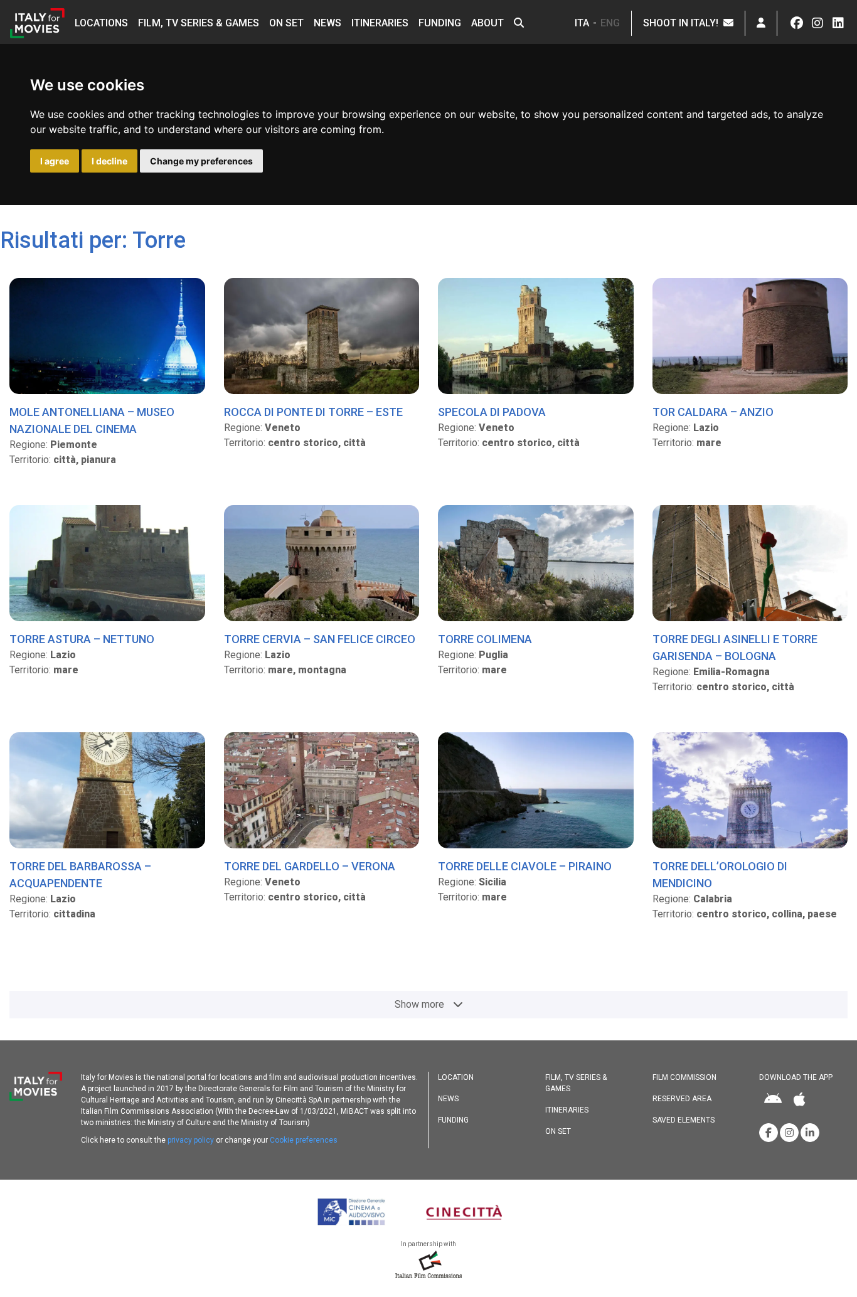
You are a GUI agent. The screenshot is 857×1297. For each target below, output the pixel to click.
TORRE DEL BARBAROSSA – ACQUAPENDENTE (80, 875)
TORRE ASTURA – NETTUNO (81, 639)
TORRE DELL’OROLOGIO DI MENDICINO (719, 875)
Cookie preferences (304, 1140)
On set (286, 23)
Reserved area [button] (681, 1098)
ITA (582, 23)
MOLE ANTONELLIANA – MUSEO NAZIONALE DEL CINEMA (91, 420)
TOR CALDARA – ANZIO (713, 412)
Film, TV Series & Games (198, 23)
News (327, 23)
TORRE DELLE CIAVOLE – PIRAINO (525, 866)
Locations (101, 23)
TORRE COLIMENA (485, 639)
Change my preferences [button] (201, 161)
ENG (610, 23)
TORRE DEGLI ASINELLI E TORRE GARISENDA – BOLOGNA (734, 647)
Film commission (684, 1077)
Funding (439, 23)
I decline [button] (109, 161)
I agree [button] (54, 161)
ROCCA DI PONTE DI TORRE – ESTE (313, 412)
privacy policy (191, 1140)
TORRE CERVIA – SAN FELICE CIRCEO (319, 639)
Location (456, 1077)
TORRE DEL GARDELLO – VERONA (309, 866)
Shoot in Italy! (683, 23)
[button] (519, 23)
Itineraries (379, 23)
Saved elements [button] (683, 1120)
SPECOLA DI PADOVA (492, 412)
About (487, 23)
